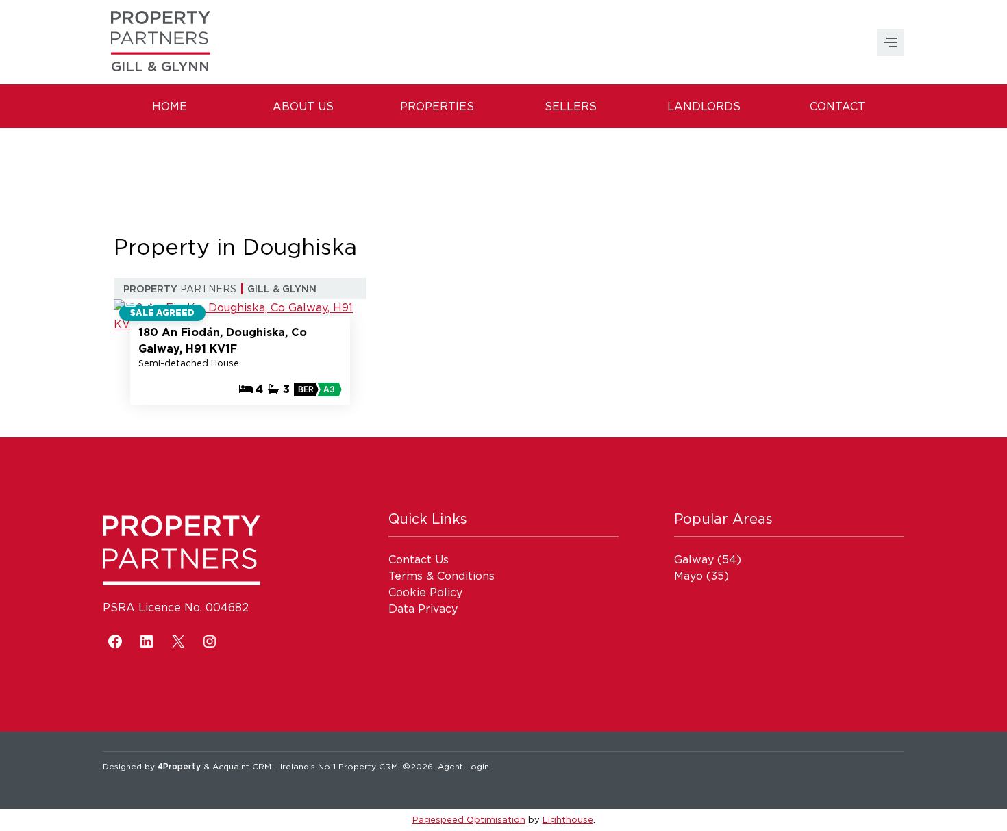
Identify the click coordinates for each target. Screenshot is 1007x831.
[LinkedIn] (146, 641)
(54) (707, 559)
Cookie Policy (425, 592)
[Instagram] (209, 641)
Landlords (704, 106)
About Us (303, 106)
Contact (837, 106)
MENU (890, 42)
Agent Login (463, 766)
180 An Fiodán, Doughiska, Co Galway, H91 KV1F (222, 340)
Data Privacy (423, 608)
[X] (178, 641)
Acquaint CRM (241, 766)
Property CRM (368, 766)
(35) (701, 576)
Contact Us (418, 559)
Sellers (571, 106)
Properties (437, 106)
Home (169, 106)
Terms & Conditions (441, 576)
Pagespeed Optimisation (468, 819)
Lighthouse (568, 819)
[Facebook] (115, 641)
